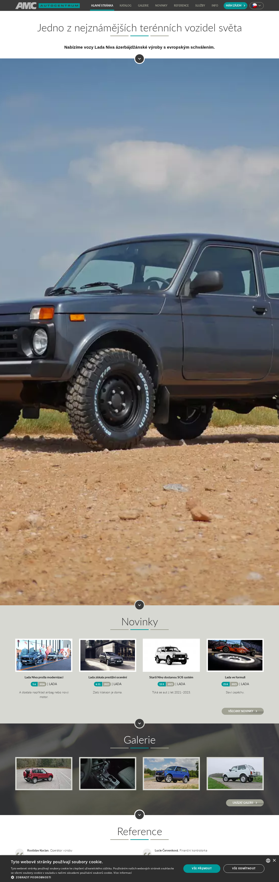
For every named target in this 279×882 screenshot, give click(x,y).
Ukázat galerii (243, 803)
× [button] (274, 860)
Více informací (123, 873)
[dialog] (139, 868)
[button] (94, 877)
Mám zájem (234, 5)
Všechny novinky (241, 711)
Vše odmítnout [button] (243, 868)
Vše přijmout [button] (202, 868)
